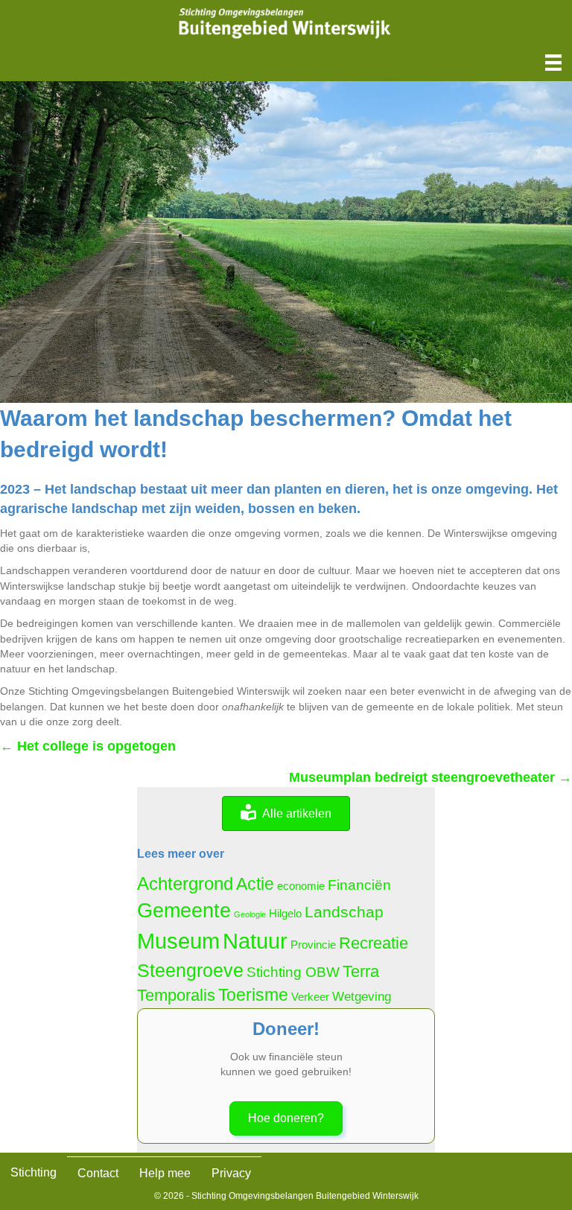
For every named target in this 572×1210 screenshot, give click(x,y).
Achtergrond (185, 883)
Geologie (250, 914)
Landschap (344, 911)
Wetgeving (361, 996)
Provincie (313, 945)
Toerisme (253, 995)
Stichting (33, 1172)
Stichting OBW (293, 972)
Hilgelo (285, 914)
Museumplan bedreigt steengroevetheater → (430, 777)
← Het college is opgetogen (88, 746)
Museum (178, 941)
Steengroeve (190, 971)
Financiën (359, 885)
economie (301, 886)
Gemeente (184, 910)
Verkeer (310, 997)
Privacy (231, 1173)
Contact (97, 1173)
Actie (255, 884)
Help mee (165, 1173)
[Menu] (553, 62)
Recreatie (373, 943)
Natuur (255, 941)
